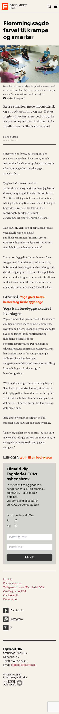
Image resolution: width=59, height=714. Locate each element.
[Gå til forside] (25, 6)
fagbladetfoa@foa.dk (23, 664)
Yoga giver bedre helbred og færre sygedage (24, 299)
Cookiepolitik (11, 595)
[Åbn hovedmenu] (56, 7)
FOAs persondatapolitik (24, 504)
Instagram (16, 619)
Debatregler (10, 599)
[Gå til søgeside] (49, 6)
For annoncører (12, 583)
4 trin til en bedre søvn (27, 457)
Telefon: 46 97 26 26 (15, 660)
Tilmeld (29, 557)
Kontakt (7, 579)
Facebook (16, 610)
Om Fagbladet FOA (14, 591)
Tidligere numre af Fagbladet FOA (23, 587)
